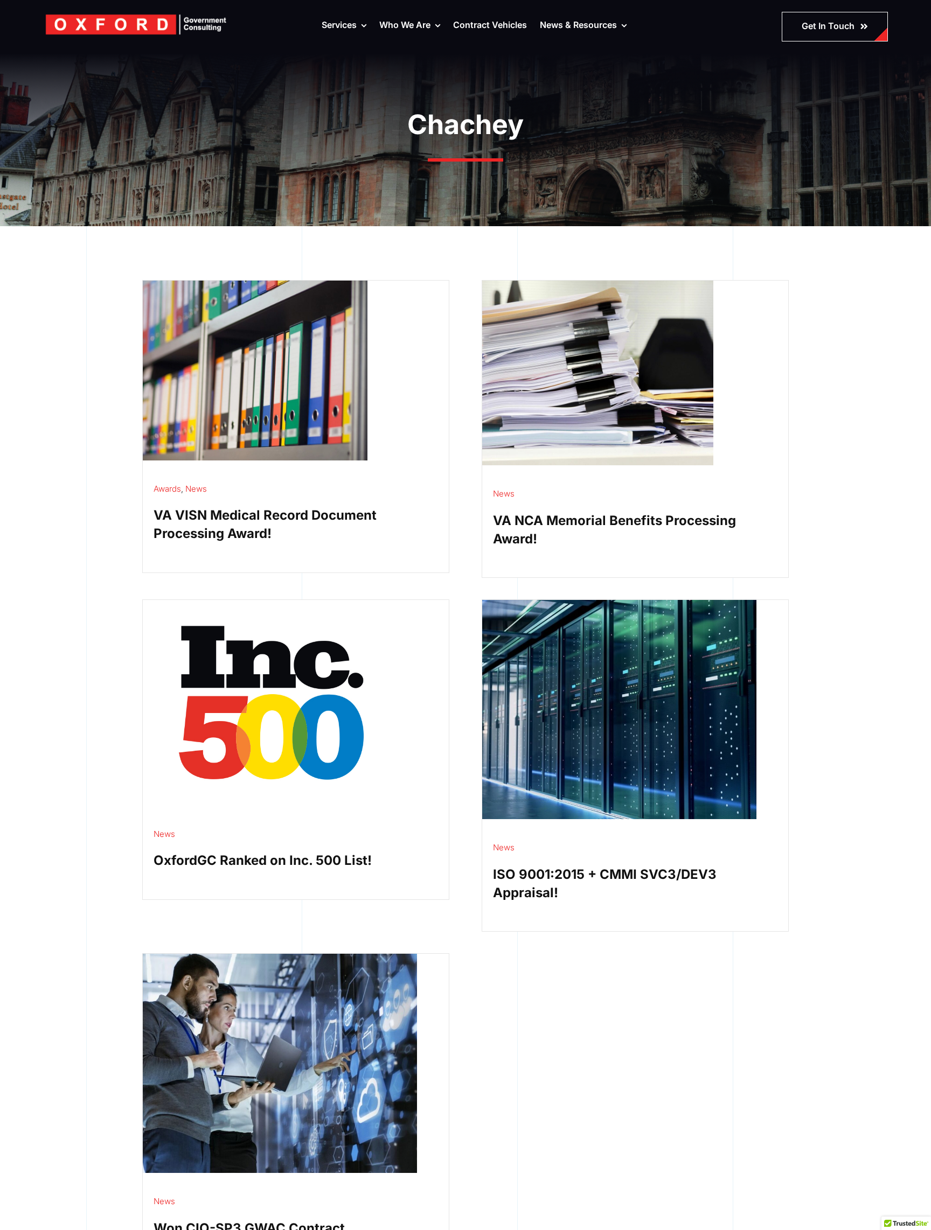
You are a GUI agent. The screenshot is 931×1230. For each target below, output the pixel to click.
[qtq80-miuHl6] (597, 284)
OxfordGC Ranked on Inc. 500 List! (263, 860)
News (196, 489)
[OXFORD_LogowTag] (136, 16)
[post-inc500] (271, 604)
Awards (167, 489)
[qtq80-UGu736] (280, 958)
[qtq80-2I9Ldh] (255, 284)
